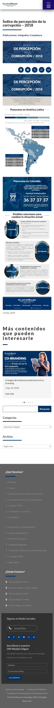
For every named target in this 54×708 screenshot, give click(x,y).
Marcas (12, 488)
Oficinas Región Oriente (19, 599)
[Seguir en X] (29, 637)
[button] (48, 4)
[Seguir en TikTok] (34, 637)
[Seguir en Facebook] (14, 637)
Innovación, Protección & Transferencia (25, 499)
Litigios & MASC (15, 505)
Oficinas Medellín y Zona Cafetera (23, 588)
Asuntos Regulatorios (18, 533)
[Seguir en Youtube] (24, 637)
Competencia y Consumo (19, 511)
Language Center (16, 556)
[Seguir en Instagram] (19, 637)
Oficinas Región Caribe (18, 593)
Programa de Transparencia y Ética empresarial (27, 693)
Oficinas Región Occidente (20, 605)
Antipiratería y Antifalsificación (22, 527)
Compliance (36, 35)
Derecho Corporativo (18, 538)
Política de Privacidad (14, 689)
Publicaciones (10, 35)
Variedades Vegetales (18, 544)
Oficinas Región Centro (19, 582)
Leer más (9, 393)
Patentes (12, 482)
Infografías (23, 35)
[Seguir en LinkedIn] (9, 637)
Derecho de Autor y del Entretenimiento (26, 494)
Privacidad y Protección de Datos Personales (28, 550)
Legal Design (14, 562)
